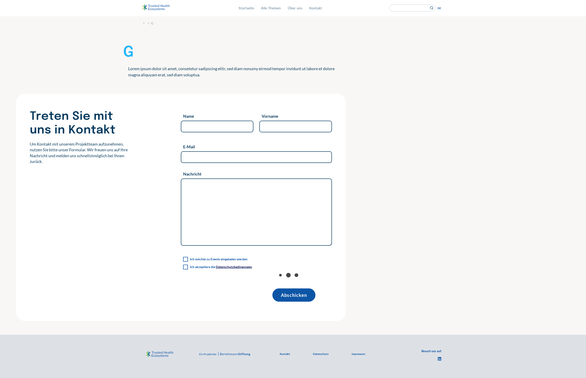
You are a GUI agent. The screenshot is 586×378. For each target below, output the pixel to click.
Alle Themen (271, 8)
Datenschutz (321, 354)
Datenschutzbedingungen (234, 267)
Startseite (246, 8)
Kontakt (315, 8)
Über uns (295, 8)
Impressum (358, 354)
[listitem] (83, 152)
